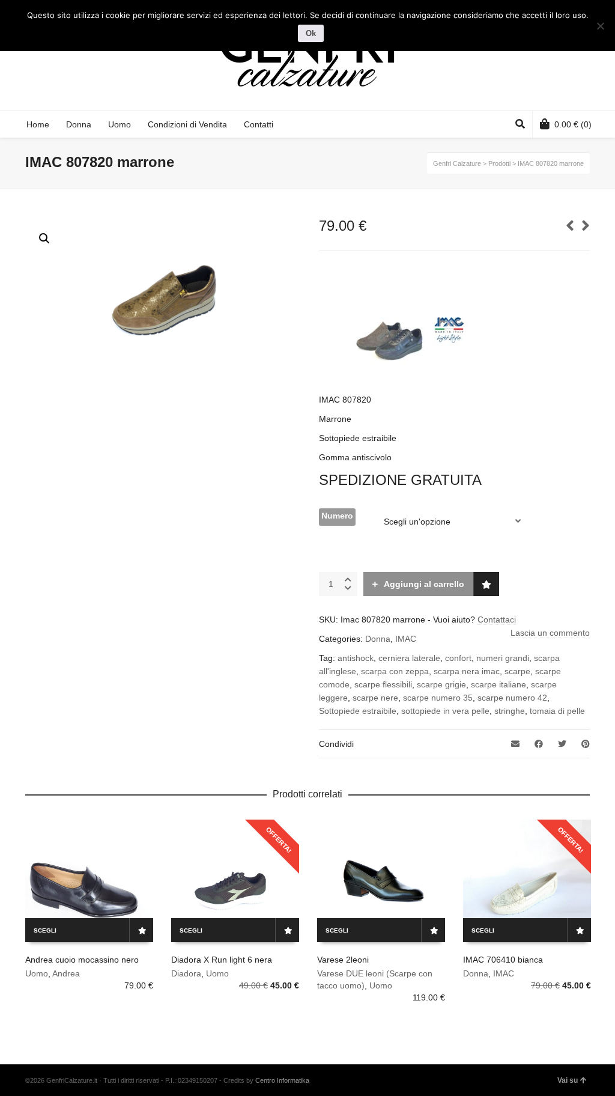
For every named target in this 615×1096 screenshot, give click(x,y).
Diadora (186, 973)
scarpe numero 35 (438, 697)
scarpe (517, 671)
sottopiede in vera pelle (445, 711)
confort (458, 658)
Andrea (66, 973)
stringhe (509, 711)
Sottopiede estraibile (357, 711)
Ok (311, 33)
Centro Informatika (282, 1080)
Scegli (45, 930)
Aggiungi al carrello (424, 584)
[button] (44, 238)
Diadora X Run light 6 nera (221, 959)
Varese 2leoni (343, 959)
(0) (573, 124)
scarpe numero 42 (512, 697)
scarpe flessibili (383, 684)
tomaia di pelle (557, 711)
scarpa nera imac (467, 671)
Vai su (567, 1080)
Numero (337, 515)
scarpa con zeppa (395, 671)
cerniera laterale (409, 658)
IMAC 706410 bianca (503, 959)
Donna (377, 639)
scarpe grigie (441, 684)
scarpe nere (375, 697)
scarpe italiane (498, 684)
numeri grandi (502, 658)
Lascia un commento (550, 633)
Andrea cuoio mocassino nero (82, 959)
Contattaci (496, 619)
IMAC (405, 639)
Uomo (36, 973)
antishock (356, 658)
